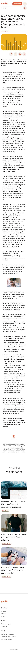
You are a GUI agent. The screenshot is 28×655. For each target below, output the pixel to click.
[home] (4, 3)
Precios (3, 611)
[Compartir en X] (15, 54)
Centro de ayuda (6, 624)
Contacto (4, 626)
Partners (3, 616)
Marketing (5, 31)
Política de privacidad (7, 634)
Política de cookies (6, 639)
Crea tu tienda (17, 3)
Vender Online (6, 543)
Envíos (3, 613)
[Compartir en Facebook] (11, 54)
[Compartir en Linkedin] (20, 54)
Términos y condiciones (8, 636)
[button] (25, 4)
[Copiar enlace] (24, 54)
